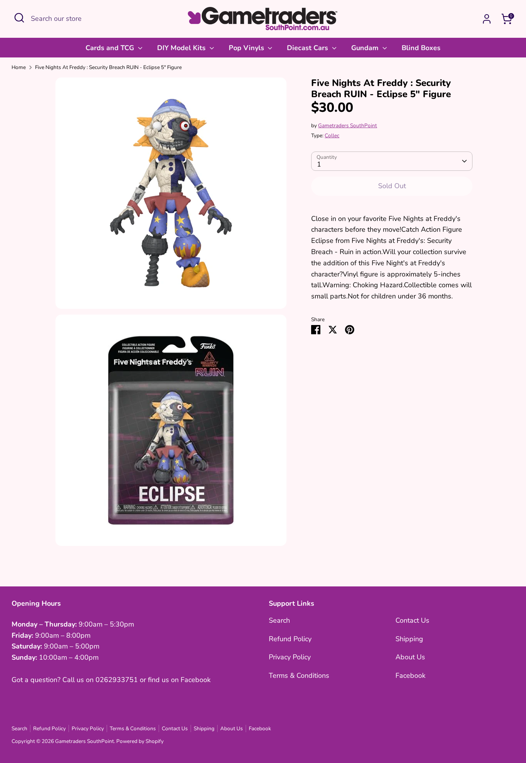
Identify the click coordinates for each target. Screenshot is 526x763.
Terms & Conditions (299, 675)
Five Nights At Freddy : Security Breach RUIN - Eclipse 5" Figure (108, 67)
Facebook (410, 675)
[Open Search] (19, 17)
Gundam (365, 47)
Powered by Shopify (140, 741)
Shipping (409, 638)
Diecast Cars (308, 47)
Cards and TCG (110, 47)
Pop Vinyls (247, 47)
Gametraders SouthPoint (347, 125)
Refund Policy (290, 638)
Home (19, 67)
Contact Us (412, 620)
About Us (410, 657)
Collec (332, 135)
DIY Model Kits (182, 47)
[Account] (486, 19)
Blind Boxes (421, 47)
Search (279, 620)
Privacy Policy (290, 657)
